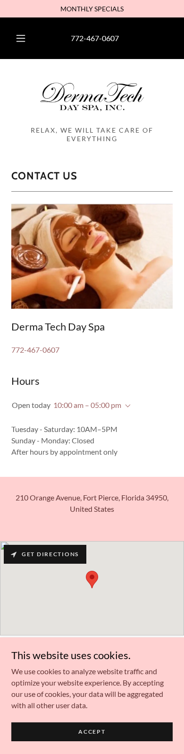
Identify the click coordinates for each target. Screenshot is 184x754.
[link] (92, 96)
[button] (20, 38)
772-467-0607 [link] (95, 38)
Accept (91, 731)
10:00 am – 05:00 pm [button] (87, 404)
